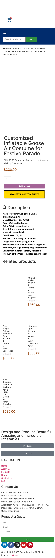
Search (31, 39)
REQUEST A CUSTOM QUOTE (24, 194)
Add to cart (24, 186)
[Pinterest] (30, 545)
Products (17, 48)
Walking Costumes (13, 163)
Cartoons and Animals (34, 48)
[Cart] (9, 20)
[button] (5, 33)
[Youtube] (23, 545)
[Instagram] (17, 545)
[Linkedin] (4, 545)
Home (8, 48)
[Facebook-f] (11, 545)
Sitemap (15, 555)
